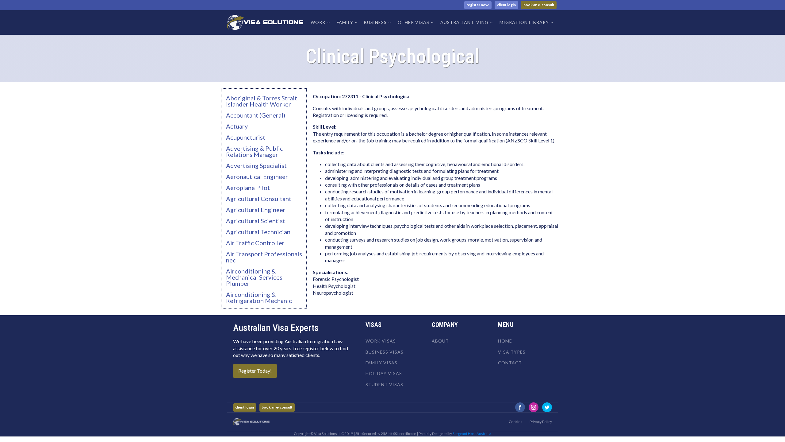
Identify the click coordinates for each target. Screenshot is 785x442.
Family (345, 22)
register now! (477, 4)
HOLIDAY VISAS (384, 373)
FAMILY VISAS (381, 362)
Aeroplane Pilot (248, 187)
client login (506, 4)
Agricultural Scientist (255, 221)
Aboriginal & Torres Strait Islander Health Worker (261, 101)
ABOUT (440, 341)
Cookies (515, 421)
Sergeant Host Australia (472, 433)
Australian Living (464, 22)
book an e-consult (538, 4)
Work (318, 22)
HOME (505, 341)
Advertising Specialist (256, 165)
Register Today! (255, 371)
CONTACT (510, 362)
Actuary (237, 126)
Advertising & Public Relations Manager (254, 151)
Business (375, 22)
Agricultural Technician (258, 232)
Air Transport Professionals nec (264, 257)
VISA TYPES (512, 352)
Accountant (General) (255, 115)
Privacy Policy (541, 421)
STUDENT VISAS (384, 384)
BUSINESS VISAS (385, 352)
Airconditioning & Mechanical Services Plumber (254, 277)
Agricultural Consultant (258, 199)
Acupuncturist (245, 137)
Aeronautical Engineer (257, 176)
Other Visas (413, 22)
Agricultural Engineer (255, 210)
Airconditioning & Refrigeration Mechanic (259, 297)
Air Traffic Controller (255, 243)
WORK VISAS (381, 341)
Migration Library (524, 22)
